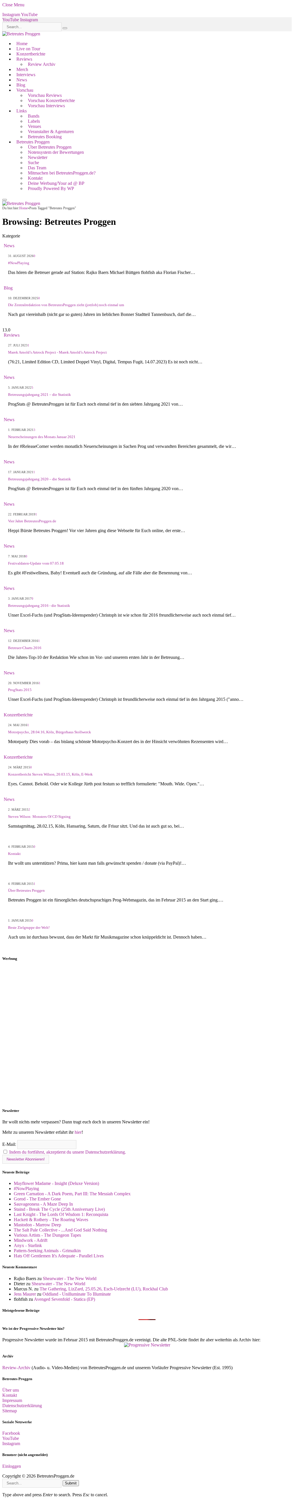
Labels (34, 121)
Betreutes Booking (45, 136)
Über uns (10, 1390)
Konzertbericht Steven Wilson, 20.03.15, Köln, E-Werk (50, 774)
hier (78, 1132)
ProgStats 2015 (20, 690)
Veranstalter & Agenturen (51, 131)
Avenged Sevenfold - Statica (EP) (64, 1299)
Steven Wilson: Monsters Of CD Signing (39, 816)
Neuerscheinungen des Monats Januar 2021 (42, 437)
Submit (71, 1483)
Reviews (24, 59)
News (21, 79)
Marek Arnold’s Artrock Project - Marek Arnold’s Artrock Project (57, 352)
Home (22, 43)
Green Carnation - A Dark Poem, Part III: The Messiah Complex (72, 1193)
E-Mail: (9, 1144)
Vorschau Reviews (45, 95)
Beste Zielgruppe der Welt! (29, 927)
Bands (33, 116)
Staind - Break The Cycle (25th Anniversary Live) (59, 1209)
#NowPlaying (18, 263)
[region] (147, 1035)
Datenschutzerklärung (22, 1405)
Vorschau (24, 90)
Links (21, 110)
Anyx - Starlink (28, 1245)
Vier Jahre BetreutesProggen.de (32, 521)
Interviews (25, 74)
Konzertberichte (30, 53)
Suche (33, 162)
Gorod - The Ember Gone (37, 1198)
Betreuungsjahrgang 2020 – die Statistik (39, 479)
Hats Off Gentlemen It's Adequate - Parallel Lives (59, 1255)
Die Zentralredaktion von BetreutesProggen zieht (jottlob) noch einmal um (66, 305)
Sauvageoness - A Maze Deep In (43, 1204)
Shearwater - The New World (69, 1278)
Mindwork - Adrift (30, 1240)
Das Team (37, 167)
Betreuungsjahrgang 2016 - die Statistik (39, 605)
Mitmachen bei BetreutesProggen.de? (62, 172)
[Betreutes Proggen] (21, 33)
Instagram (11, 1443)
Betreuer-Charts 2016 (24, 648)
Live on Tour (28, 48)
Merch (22, 69)
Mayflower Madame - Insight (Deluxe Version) (56, 1183)
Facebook (11, 1433)
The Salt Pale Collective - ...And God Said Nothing (60, 1229)
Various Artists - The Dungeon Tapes (47, 1235)
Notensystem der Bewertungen (56, 152)
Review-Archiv (16, 1367)
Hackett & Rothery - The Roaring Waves (51, 1219)
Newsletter (37, 157)
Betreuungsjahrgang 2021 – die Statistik (39, 394)
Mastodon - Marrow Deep (37, 1224)
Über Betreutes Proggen (49, 147)
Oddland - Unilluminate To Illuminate (76, 1294)
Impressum (12, 1400)
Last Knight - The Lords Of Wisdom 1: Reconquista (61, 1214)
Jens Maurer (25, 1294)
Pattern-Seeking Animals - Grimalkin (47, 1250)
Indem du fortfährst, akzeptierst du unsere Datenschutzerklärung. (67, 1152)
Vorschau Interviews (46, 105)
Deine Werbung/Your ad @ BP (56, 183)
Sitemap (9, 1410)
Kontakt (35, 178)
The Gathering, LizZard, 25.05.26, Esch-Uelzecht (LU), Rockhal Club (104, 1288)
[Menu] (4, 200)
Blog (20, 85)
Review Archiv (41, 64)
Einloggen (11, 1466)
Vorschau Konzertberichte (51, 100)
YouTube (10, 1438)
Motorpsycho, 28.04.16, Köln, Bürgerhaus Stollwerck (49, 732)
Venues (34, 126)
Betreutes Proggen (33, 141)
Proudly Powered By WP (51, 188)
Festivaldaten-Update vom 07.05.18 (36, 563)
